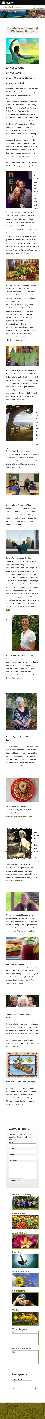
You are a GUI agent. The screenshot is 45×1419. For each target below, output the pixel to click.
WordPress (38, 1412)
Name (11, 1142)
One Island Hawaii (12, 1406)
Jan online (19, 880)
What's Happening (21, 1194)
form (8, 98)
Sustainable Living (21, 1271)
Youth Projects (19, 1329)
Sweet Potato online (14, 983)
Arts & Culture (19, 1232)
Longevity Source (25, 816)
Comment (13, 1161)
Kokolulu (20, 400)
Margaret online (27, 931)
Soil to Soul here (16, 340)
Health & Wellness (21, 1348)
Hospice (20, 461)
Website (12, 1154)
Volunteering (18, 1290)
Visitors (16, 1310)
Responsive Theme (22, 1412)
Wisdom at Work (27, 229)
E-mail (11, 1148)
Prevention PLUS (13, 508)
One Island (18, 1104)
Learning (16, 1252)
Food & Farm (19, 1213)
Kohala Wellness (13, 678)
